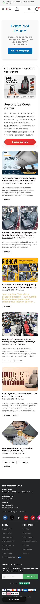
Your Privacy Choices (10, 557)
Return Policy (6, 533)
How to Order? (9, 462)
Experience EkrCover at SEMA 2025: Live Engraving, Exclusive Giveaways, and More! (19, 340)
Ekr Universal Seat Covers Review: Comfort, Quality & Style (17, 449)
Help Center (27, 533)
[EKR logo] (7, 9)
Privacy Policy (7, 553)
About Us (26, 529)
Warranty (5, 549)
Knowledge (8, 361)
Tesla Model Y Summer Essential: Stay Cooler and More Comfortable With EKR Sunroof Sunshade (19, 179)
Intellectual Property (30, 541)
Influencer (26, 545)
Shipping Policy (7, 529)
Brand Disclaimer (8, 541)
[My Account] (17, 9)
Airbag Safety (27, 537)
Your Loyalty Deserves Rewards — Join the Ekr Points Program (19, 395)
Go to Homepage (20, 50)
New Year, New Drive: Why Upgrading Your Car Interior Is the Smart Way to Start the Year (19, 286)
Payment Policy (7, 537)
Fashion (6, 200)
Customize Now (20, 142)
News (15, 415)
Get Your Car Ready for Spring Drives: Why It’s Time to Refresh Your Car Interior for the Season (19, 233)
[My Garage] (29, 9)
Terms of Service (8, 545)
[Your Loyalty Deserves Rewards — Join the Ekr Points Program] (20, 379)
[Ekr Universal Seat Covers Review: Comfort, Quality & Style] (20, 433)
